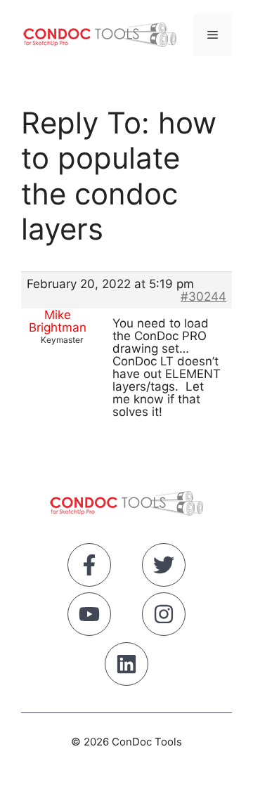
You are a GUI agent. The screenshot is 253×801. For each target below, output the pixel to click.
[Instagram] (164, 617)
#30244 (203, 296)
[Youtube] (89, 617)
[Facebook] (89, 567)
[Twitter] (164, 567)
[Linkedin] (126, 666)
